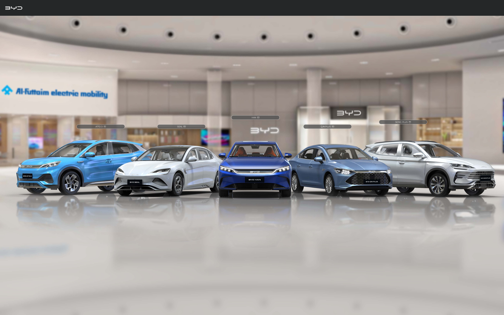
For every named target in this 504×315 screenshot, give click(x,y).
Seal (179, 126)
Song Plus (401, 122)
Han (254, 117)
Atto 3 (99, 126)
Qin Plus (326, 126)
